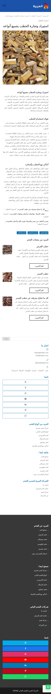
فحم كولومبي (43, 467)
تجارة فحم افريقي (42, 489)
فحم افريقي (44, 460)
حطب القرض (42, 246)
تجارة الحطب (22, 233)
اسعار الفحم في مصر (40, 474)
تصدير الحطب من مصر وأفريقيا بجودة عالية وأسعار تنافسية (27, 221)
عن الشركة (44, 496)
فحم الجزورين (43, 435)
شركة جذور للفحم (43, 509)
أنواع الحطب (44, 233)
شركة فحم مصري (42, 428)
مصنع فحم (44, 456)
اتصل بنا (45, 485)
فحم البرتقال (44, 439)
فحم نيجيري (44, 471)
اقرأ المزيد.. (38, 266)
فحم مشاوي (44, 442)
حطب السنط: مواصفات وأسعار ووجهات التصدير (28, 214)
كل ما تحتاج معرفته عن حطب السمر (32, 209)
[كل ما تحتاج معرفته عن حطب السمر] (7, 301)
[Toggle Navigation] (4, 6)
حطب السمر (42, 274)
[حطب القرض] (7, 250)
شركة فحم (44, 492)
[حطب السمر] (7, 277)
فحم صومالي (43, 464)
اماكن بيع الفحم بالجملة (40, 446)
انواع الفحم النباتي (42, 432)
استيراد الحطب (43, 21)
